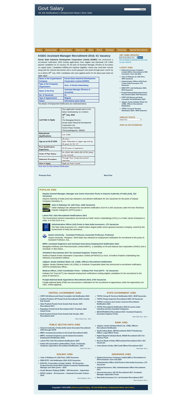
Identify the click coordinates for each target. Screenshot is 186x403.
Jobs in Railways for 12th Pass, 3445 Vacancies (73, 205)
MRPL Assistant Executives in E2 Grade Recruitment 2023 (63, 333)
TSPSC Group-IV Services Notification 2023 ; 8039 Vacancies (134, 109)
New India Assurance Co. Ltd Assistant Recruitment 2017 (120, 377)
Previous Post (45, 175)
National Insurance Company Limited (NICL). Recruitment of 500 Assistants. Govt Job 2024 (134, 72)
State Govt (80, 50)
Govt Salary (51, 8)
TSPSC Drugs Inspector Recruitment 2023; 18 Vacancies (120, 299)
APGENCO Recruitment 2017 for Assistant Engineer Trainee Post (72, 253)
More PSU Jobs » (85, 348)
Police (99, 50)
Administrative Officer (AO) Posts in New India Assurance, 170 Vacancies (134, 83)
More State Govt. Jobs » (140, 317)
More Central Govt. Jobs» (83, 319)
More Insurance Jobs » (141, 380)
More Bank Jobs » (142, 348)
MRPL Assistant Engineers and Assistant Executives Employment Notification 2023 (81, 244)
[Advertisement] (93, 32)
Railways (110, 50)
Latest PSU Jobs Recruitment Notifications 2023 (65, 215)
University (121, 50)
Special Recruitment (138, 50)
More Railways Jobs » (84, 378)
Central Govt (51, 50)
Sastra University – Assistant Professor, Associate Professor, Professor (81, 235)
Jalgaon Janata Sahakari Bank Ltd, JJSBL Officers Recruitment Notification (134, 104)
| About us (75, 387)
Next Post (108, 175)
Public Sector (66, 50)
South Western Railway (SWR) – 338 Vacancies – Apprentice (64, 370)
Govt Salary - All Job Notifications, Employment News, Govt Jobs (107, 387)
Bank (91, 50)
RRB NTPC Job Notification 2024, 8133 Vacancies (60, 360)
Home (39, 50)
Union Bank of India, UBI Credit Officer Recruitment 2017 (120, 346)
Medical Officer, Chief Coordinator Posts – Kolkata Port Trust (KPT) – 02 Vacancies (80, 271)
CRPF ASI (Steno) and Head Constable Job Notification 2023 (133, 98)
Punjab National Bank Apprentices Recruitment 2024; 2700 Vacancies (134, 93)
